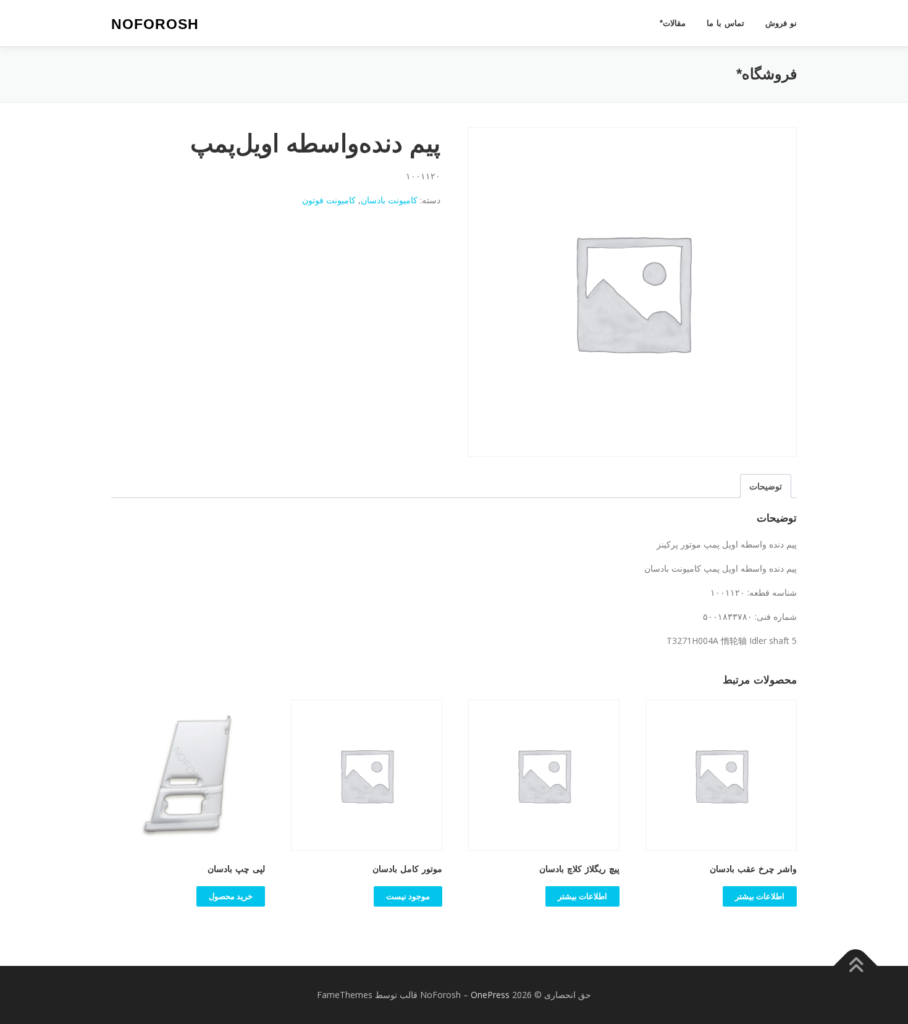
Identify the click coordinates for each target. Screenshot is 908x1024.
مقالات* (673, 23)
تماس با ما (725, 23)
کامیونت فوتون (329, 200)
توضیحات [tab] (765, 486)
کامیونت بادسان (389, 200)
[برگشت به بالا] (856, 966)
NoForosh (155, 24)
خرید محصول (231, 896)
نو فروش (781, 23)
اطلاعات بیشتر (760, 896)
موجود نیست (408, 896)
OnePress (490, 995)
